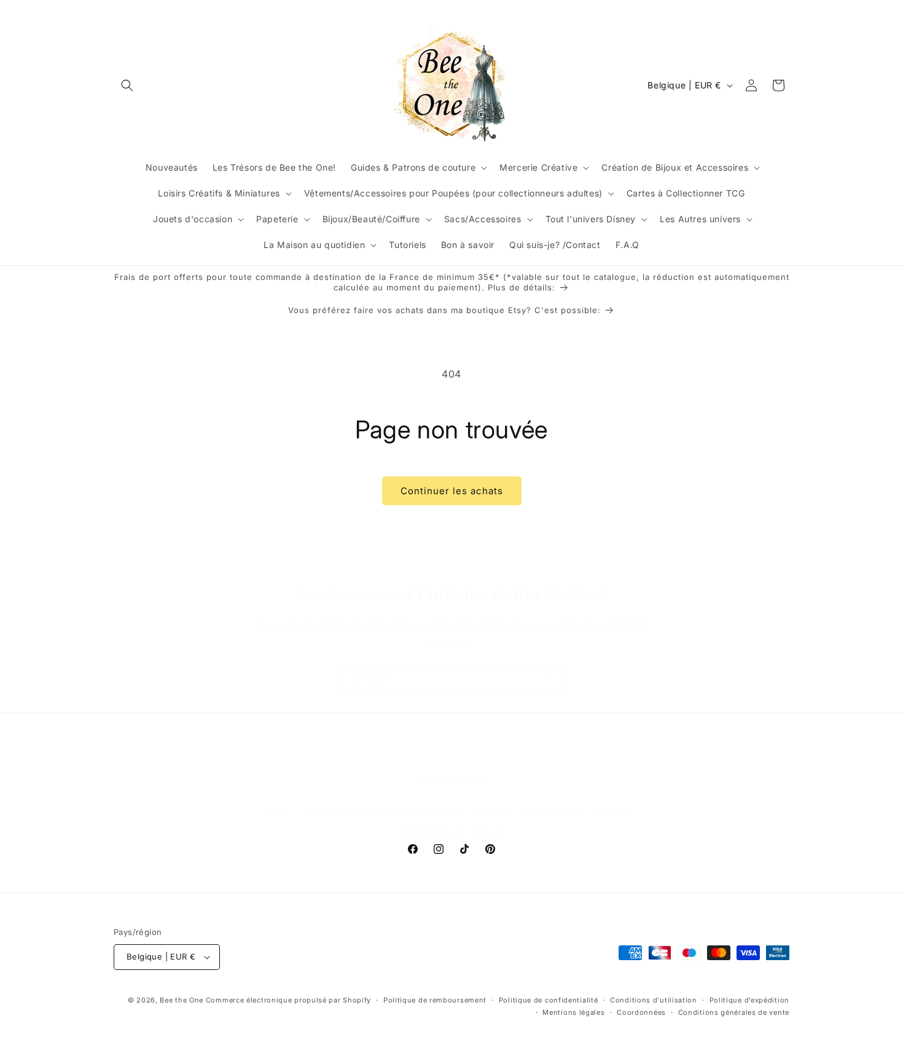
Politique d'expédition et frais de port (382, 809)
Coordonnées (641, 1012)
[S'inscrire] (547, 678)
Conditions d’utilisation (653, 1000)
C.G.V (276, 809)
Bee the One (181, 1000)
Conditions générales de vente (733, 1012)
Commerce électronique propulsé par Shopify (288, 1000)
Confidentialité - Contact (576, 809)
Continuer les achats (452, 491)
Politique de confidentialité (548, 1000)
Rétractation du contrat (451, 831)
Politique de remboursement (435, 1000)
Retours (493, 809)
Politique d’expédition (749, 1000)
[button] (127, 85)
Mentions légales (573, 1012)
